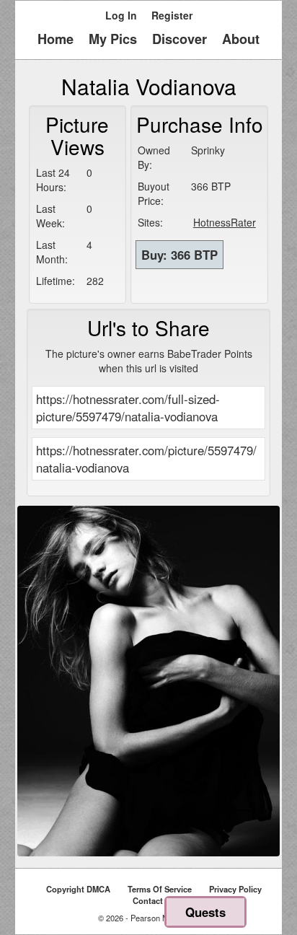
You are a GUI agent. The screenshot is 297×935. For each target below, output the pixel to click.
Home (55, 39)
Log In (121, 15)
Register (171, 15)
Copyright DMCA (78, 889)
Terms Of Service (160, 889)
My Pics (113, 39)
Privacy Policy (235, 889)
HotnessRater (224, 222)
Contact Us (154, 900)
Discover (179, 39)
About (241, 39)
